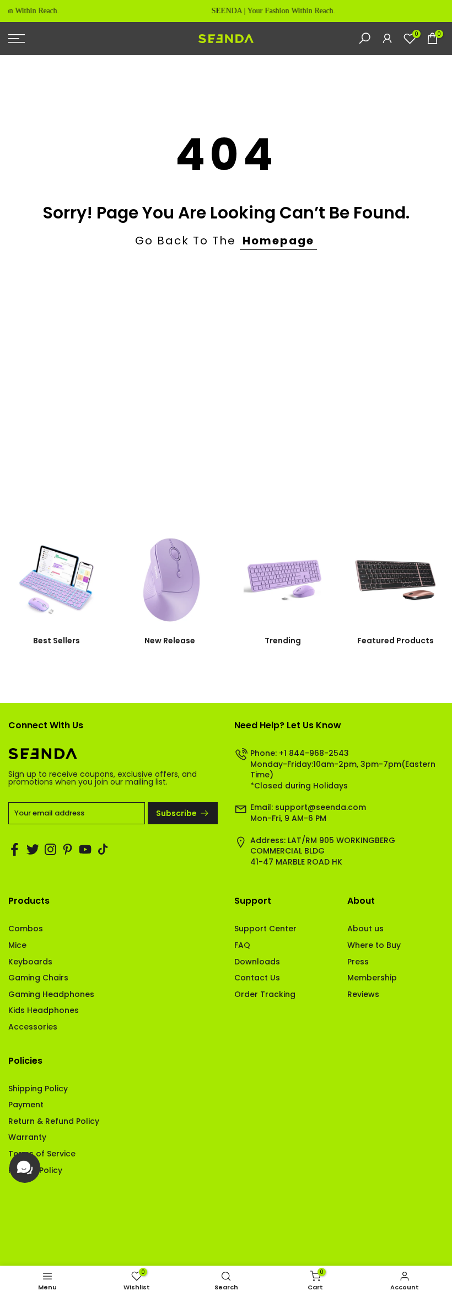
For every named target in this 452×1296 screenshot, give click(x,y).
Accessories (32, 1026)
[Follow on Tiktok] (103, 849)
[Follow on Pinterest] (67, 849)
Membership (372, 977)
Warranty (27, 1137)
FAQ (242, 945)
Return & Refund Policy (53, 1121)
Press (358, 961)
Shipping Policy (38, 1088)
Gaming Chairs (38, 977)
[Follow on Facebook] (14, 849)
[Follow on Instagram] (50, 849)
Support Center (265, 928)
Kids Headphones (43, 1010)
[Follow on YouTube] (85, 849)
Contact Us (257, 977)
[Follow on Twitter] (32, 849)
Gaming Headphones (51, 994)
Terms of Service (42, 1153)
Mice (17, 945)
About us (365, 928)
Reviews (363, 994)
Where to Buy (374, 945)
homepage (278, 240)
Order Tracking (264, 994)
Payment (26, 1104)
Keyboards (30, 961)
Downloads (257, 961)
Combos (25, 928)
